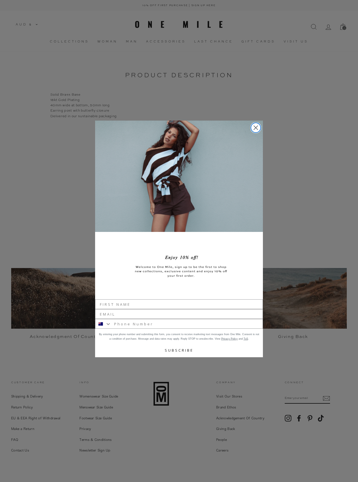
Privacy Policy (229, 338)
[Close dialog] (256, 128)
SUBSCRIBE (179, 350)
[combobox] (103, 323)
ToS (246, 338)
